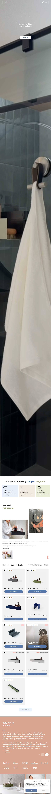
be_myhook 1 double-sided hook (34, 643)
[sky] (8, 570)
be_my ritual (39, 565)
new (14, 652)
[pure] (6, 570)
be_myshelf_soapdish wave (10, 643)
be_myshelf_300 (9, 588)
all (28, 564)
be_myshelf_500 (9, 616)
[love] (11, 570)
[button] (48, 781)
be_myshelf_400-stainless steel (9, 670)
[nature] (9, 570)
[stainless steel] (28, 625)
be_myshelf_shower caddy (34, 615)
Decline (43, 790)
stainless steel (20, 652)
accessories (46, 565)
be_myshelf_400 (33, 588)
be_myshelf (46, 564)
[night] (4, 570)
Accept (31, 790)
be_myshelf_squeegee (10, 698)
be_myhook (33, 565)
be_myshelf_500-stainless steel (33, 670)
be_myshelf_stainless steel (36, 564)
